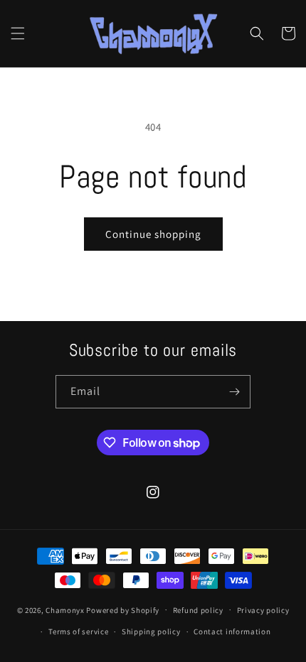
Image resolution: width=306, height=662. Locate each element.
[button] (17, 33)
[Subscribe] (234, 391)
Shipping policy (151, 631)
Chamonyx (65, 609)
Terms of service (78, 631)
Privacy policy (263, 610)
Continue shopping (153, 234)
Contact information (232, 631)
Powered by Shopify (122, 609)
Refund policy (198, 610)
